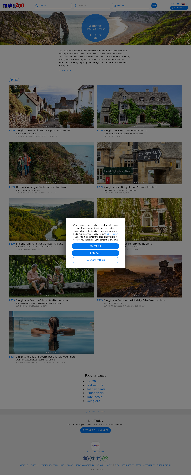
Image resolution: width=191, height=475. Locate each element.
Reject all (95, 253)
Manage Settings (95, 260)
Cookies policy (111, 234)
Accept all (95, 246)
